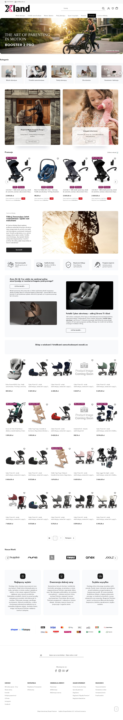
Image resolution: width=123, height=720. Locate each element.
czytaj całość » (20, 286)
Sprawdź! (19, 250)
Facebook (7, 704)
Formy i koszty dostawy (79, 687)
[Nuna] (32, 557)
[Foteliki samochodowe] (36, 71)
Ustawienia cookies (101, 689)
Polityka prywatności (10, 695)
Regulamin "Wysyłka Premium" (81, 695)
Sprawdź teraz (33, 141)
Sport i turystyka (73, 15)
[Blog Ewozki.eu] (67, 671)
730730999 (10, 1)
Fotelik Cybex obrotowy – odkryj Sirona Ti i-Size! (88, 314)
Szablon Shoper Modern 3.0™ (66, 711)
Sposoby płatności (78, 689)
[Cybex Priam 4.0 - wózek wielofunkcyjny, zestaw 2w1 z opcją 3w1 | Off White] (106, 501)
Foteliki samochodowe (34, 15)
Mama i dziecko (48, 15)
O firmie (7, 698)
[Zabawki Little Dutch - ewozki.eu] (90, 117)
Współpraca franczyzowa (34, 687)
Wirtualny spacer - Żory (11, 687)
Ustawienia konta (100, 692)
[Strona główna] (17, 8)
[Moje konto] (108, 8)
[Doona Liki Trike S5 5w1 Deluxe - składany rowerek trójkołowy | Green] (16, 413)
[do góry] (116, 709)
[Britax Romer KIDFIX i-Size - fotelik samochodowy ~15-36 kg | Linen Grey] (16, 369)
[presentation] (3, 73)
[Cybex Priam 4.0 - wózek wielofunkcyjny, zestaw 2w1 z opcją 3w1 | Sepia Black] (84, 501)
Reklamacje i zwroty (55, 692)
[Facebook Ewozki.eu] (56, 671)
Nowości (83, 15)
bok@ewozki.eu (21, 1)
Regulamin (76, 692)
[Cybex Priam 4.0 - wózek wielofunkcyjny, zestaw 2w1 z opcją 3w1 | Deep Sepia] (16, 457)
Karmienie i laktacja (111, 80)
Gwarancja (53, 687)
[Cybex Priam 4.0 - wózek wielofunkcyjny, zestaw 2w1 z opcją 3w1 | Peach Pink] (84, 457)
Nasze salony (8, 689)
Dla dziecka (86, 80)
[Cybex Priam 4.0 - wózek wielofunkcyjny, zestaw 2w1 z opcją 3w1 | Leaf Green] (106, 369)
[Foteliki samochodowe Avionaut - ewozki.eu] (32, 117)
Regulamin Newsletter (79, 698)
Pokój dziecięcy (60, 15)
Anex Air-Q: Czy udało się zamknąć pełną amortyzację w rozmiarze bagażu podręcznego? (31, 280)
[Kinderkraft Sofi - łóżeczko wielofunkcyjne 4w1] (84, 413)
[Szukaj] (103, 8)
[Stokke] (52, 557)
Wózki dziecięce (20, 15)
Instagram (8, 701)
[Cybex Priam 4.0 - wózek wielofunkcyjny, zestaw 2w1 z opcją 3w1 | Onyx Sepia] (38, 457)
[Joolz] (109, 557)
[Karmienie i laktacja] (111, 71)
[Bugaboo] (13, 557)
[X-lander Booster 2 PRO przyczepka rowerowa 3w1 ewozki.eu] (61, 36)
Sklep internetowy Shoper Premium (47, 711)
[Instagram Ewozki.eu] (60, 671)
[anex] (90, 557)
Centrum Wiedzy (102, 15)
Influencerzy (30, 689)
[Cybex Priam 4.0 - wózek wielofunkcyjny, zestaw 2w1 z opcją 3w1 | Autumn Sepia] (61, 413)
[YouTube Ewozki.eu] (63, 671)
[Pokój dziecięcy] (61, 71)
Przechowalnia (99, 695)
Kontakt (7, 692)
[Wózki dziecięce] (11, 71)
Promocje (92, 15)
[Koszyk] (117, 8)
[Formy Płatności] (61, 629)
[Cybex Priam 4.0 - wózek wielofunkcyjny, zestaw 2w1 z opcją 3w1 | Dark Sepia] (38, 501)
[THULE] (71, 557)
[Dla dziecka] (86, 71)
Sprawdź (90, 141)
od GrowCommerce (80, 711)
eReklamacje (53, 689)
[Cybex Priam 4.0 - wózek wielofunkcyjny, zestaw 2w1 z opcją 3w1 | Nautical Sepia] (84, 369)
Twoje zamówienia (101, 687)
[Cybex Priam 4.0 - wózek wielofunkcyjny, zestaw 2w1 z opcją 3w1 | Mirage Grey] (61, 501)
